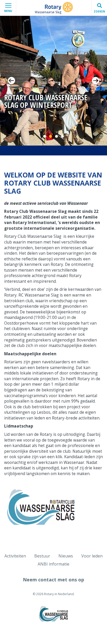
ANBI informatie (53, 564)
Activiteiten (15, 556)
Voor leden (92, 556)
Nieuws (65, 556)
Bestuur (42, 556)
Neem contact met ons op (53, 579)
